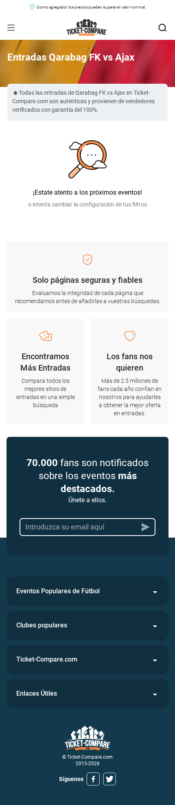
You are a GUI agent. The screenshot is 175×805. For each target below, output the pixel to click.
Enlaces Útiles (36, 693)
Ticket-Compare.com (46, 659)
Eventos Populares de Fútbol (58, 591)
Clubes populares (41, 625)
